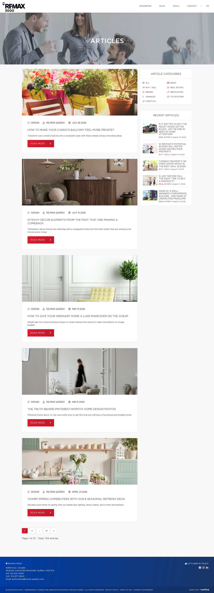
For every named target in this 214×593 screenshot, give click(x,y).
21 (46, 531)
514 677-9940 (17, 576)
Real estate (176, 88)
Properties (145, 6)
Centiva (204, 590)
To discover (177, 97)
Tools (176, 6)
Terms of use (126, 590)
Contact (192, 6)
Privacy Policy (111, 590)
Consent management (143, 590)
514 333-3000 (17, 574)
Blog (162, 6)
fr (207, 6)
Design (34, 123)
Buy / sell (151, 88)
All (147, 83)
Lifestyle (150, 101)
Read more (38, 144)
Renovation (176, 92)
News (173, 83)
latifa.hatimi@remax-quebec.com (28, 579)
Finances (150, 97)
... (39, 531)
